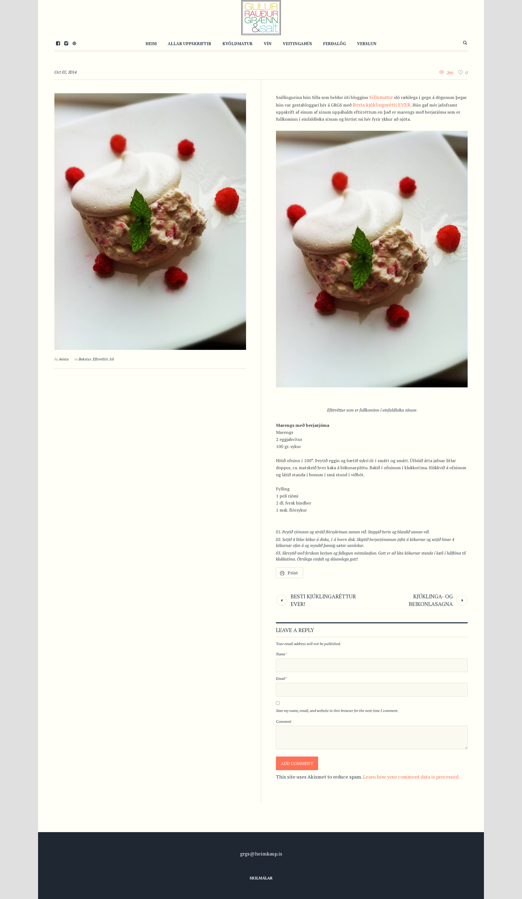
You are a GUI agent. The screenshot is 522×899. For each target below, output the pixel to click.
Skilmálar (261, 878)
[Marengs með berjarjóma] (150, 221)
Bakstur (85, 359)
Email (281, 678)
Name (281, 654)
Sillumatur (381, 97)
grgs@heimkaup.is (261, 853)
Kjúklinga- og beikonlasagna (431, 600)
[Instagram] (66, 43)
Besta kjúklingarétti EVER (382, 104)
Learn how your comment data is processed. (411, 776)
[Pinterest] (74, 43)
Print (293, 573)
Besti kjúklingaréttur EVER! (323, 600)
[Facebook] (57, 43)
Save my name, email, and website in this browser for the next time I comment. (337, 710)
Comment (283, 721)
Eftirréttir (100, 359)
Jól (112, 359)
